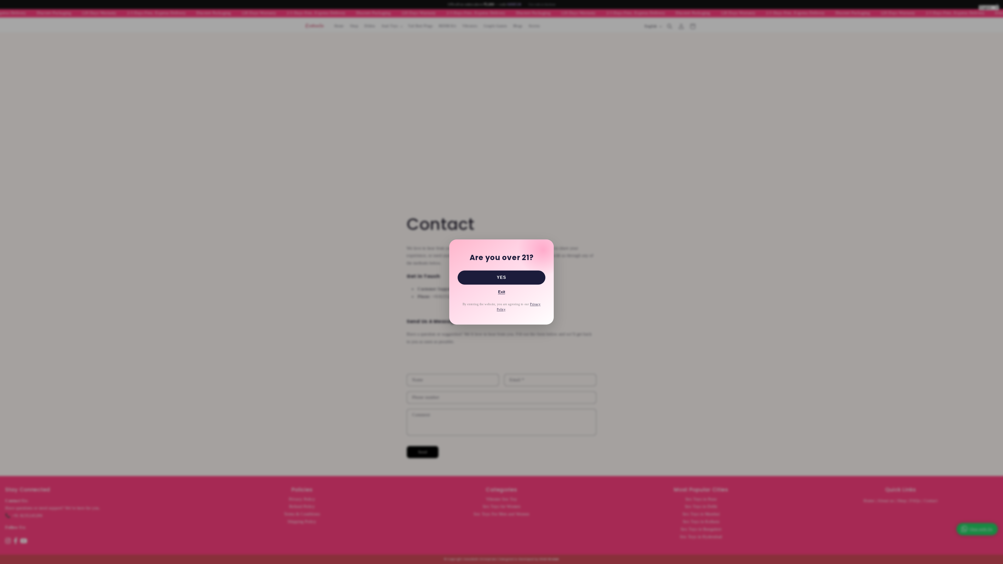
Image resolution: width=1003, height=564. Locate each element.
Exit (501, 292)
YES (501, 277)
